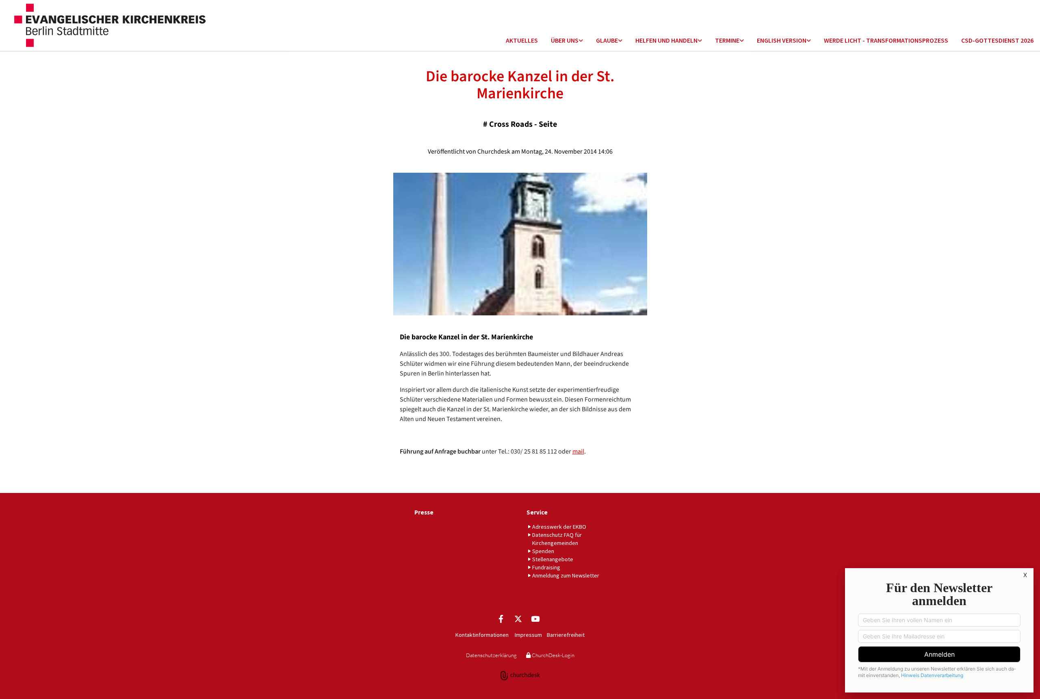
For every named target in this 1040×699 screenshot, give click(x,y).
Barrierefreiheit (566, 634)
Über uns (564, 40)
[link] (566, 41)
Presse (423, 512)
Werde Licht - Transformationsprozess (886, 40)
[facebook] (501, 618)
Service (537, 512)
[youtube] (535, 618)
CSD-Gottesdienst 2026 (997, 40)
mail (578, 451)
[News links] (809, 41)
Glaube (607, 40)
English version (781, 40)
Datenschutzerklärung (491, 655)
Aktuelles (522, 40)
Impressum (528, 634)
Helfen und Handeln (666, 40)
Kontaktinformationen (482, 634)
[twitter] (518, 618)
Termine (727, 40)
